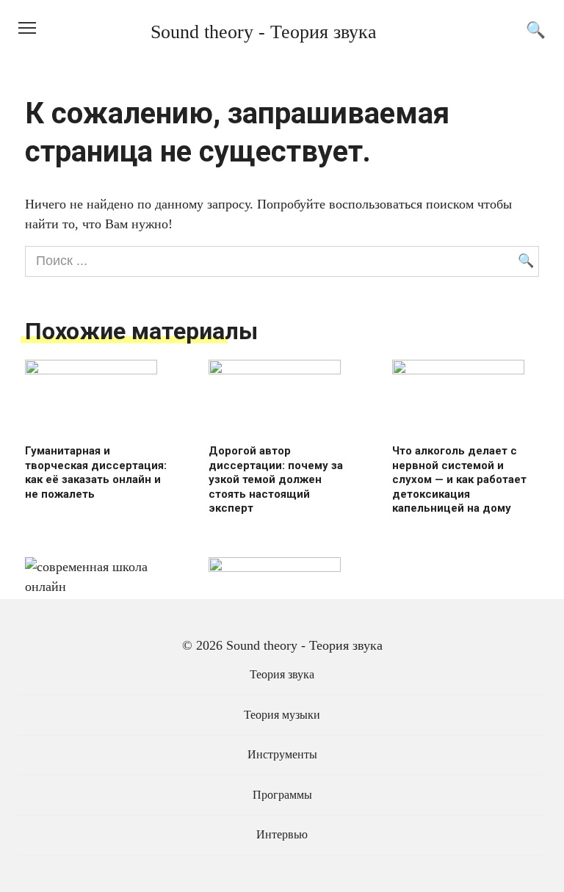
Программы (282, 795)
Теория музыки (282, 715)
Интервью (282, 834)
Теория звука (282, 674)
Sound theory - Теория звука (264, 32)
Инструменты (282, 754)
